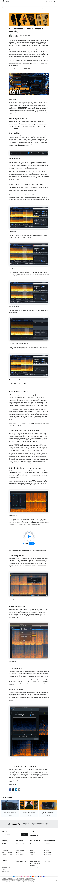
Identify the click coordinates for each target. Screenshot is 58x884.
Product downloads (20, 850)
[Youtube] (35, 835)
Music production (47, 854)
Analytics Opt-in (5, 871)
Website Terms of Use (21, 881)
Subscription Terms (6, 867)
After (32, 543)
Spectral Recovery (30, 674)
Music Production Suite (35, 861)
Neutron (32, 848)
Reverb (45, 856)
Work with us (4, 848)
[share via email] (19, 789)
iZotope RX (27, 68)
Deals (17, 856)
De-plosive (28, 400)
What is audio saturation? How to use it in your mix (48, 813)
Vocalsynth (32, 852)
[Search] (47, 1)
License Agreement (6, 862)
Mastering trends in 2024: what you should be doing (29, 813)
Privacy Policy (27, 881)
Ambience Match (13, 692)
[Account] (49, 1)
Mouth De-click (20, 400)
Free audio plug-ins (20, 848)
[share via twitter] (13, 789)
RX (30, 35)
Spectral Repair (22, 674)
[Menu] (54, 1)
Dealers (17, 859)
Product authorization (20, 843)
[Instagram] (33, 835)
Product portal (19, 852)
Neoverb (32, 856)
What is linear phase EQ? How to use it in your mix (10, 813)
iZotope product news (50, 8)
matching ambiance (22, 107)
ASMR (40, 394)
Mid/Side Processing (29, 609)
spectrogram (14, 136)
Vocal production (47, 859)
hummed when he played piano (22, 176)
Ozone (31, 845)
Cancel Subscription (6, 869)
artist (33, 480)
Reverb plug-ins (33, 865)
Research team (5, 850)
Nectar (31, 850)
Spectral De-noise (39, 674)
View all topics (47, 861)
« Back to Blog (13, 792)
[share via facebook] (10, 789)
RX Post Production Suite (35, 863)
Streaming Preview (26, 558)
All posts (7, 8)
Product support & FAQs (21, 861)
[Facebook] (31, 835)
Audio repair (31, 8)
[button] (2, 8)
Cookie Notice (5, 856)
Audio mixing (23, 8)
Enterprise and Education (7, 854)
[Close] (56, 880)
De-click (16, 128)
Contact (3, 845)
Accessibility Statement (7, 865)
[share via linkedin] (16, 789)
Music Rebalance (34, 470)
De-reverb (16, 444)
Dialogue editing (39, 8)
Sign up (24, 834)
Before (26, 543)
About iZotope (5, 843)
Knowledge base (19, 845)
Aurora (31, 854)
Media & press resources (7, 852)
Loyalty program (19, 854)
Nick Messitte (15, 35)
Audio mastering (14, 8)
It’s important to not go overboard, (30, 774)
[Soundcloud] (37, 835)
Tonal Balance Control (34, 859)
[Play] (29, 536)
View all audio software (35, 867)
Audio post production (48, 848)
